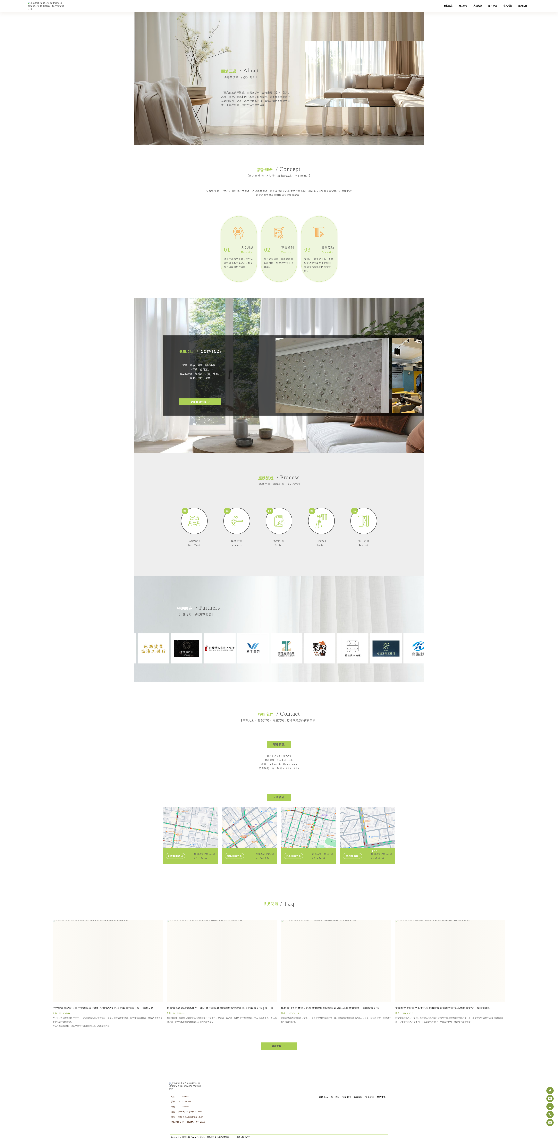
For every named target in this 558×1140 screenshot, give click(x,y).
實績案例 (346, 1097)
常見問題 (369, 1097)
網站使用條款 (224, 1137)
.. (233, 1137)
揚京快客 (186, 1137)
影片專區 (358, 1097)
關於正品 (323, 1097)
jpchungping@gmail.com (190, 1112)
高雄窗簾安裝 (186, 1131)
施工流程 (335, 1097)
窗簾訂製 (228, 1131)
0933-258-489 (184, 1102)
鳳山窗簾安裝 (201, 1131)
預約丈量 (381, 1097)
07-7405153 (183, 1096)
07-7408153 (183, 1107)
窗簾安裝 (173, 1131)
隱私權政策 (211, 1137)
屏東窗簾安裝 (215, 1131)
